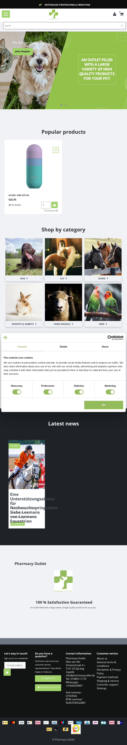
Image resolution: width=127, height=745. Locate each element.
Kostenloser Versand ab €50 (69, 4)
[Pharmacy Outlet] (58, 14)
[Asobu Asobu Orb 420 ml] (33, 165)
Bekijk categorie (24, 253)
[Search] (123, 25)
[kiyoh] (76, 729)
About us (102, 658)
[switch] (48, 391)
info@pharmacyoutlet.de (50, 687)
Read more (17, 523)
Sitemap (101, 688)
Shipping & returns (108, 681)
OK (103, 405)
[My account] (115, 14)
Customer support (107, 684)
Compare (49, 210)
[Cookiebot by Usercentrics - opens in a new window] (109, 337)
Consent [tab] (22, 346)
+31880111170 (49, 678)
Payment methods (107, 677)
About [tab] (105, 346)
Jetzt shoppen (103, 51)
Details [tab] (63, 346)
